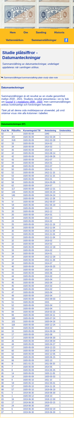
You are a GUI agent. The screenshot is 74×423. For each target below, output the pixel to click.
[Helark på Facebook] (66, 40)
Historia (59, 32)
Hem (13, 32)
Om (26, 32)
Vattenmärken (15, 40)
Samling (41, 32)
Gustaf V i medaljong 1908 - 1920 (24, 101)
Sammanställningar (43, 40)
